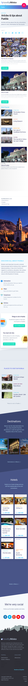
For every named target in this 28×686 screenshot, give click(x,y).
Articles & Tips (5, 204)
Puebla (3, 7)
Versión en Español (19, 669)
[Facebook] (2, 32)
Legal (25, 681)
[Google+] (9, 32)
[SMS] (15, 32)
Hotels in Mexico (5, 659)
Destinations (5, 200)
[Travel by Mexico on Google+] (14, 617)
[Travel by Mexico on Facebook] (5, 617)
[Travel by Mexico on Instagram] (23, 617)
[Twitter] (5, 32)
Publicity (25, 676)
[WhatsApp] (12, 32)
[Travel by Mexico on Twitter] (10, 617)
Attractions (17, 658)
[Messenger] (19, 32)
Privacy (25, 679)
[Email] (22, 32)
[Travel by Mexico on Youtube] (18, 617)
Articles (3, 13)
